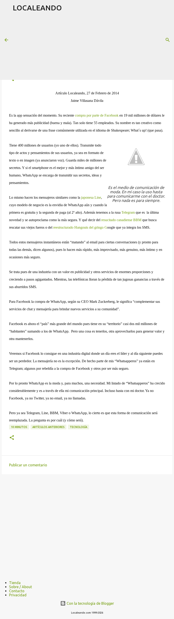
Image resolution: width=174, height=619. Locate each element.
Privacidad (18, 595)
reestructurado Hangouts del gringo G (80, 227)
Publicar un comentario (28, 465)
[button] (11, 438)
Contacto (16, 591)
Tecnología (78, 427)
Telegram (128, 212)
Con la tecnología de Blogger (90, 603)
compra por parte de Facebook (96, 115)
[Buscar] (167, 39)
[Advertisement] (93, 47)
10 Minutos (19, 427)
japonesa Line (91, 197)
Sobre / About (20, 587)
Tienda (15, 583)
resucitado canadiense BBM (121, 220)
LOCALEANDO (37, 8)
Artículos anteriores (48, 427)
